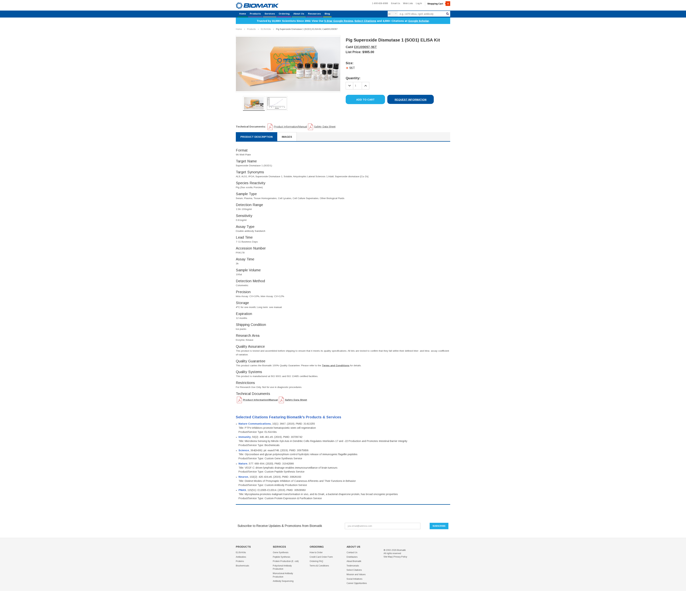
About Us (298, 13)
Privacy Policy (400, 557)
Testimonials (353, 565)
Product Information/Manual (290, 126)
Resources (314, 13)
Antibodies (241, 557)
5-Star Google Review (338, 20)
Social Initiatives (354, 579)
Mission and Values (356, 574)
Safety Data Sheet (324, 126)
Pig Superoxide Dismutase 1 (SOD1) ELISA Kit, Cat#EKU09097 (307, 29)
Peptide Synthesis (281, 557)
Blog (327, 13)
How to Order (316, 552)
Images (287, 136)
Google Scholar (418, 20)
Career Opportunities (357, 583)
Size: (349, 63)
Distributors (352, 557)
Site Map (388, 557)
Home (242, 13)
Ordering (284, 13)
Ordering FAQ (316, 561)
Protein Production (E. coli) (286, 561)
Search (447, 14)
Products (255, 13)
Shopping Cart (438, 4)
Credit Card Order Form (321, 557)
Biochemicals (242, 565)
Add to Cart (365, 99)
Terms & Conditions (319, 565)
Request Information (410, 99)
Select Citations (365, 20)
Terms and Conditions (335, 365)
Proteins (240, 561)
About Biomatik (354, 561)
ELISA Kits (266, 29)
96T (352, 68)
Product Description (256, 136)
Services (270, 13)
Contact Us (352, 552)
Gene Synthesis (280, 552)
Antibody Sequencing (283, 581)
